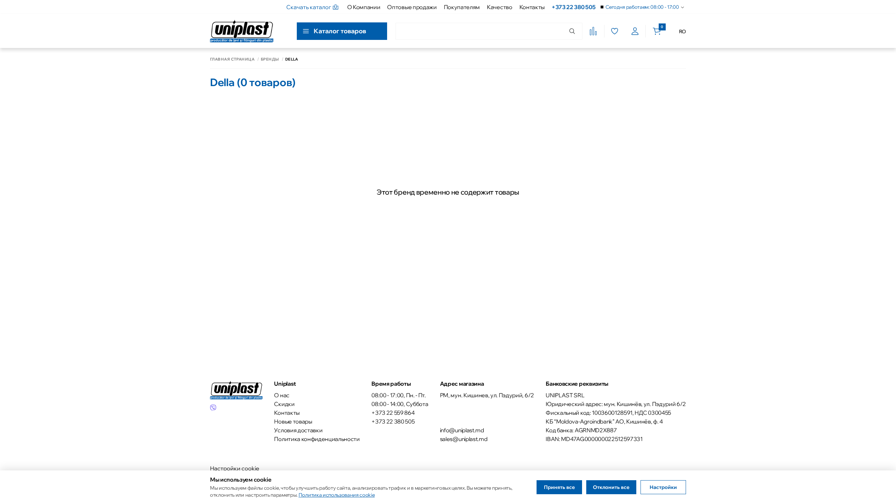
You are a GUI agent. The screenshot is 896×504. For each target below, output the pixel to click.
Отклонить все (611, 487)
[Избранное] (614, 31)
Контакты (532, 7)
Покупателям (462, 7)
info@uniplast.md (462, 430)
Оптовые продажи (411, 7)
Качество (499, 7)
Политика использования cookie (337, 495)
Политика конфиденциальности (316, 438)
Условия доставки (298, 430)
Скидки (284, 403)
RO (682, 31)
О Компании (363, 7)
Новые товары (293, 421)
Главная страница (232, 59)
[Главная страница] (241, 31)
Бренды (270, 59)
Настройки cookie (234, 468)
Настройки (663, 487)
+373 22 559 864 (392, 412)
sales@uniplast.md (464, 438)
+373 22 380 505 (573, 7)
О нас (281, 395)
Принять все (559, 487)
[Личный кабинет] (635, 31)
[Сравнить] (593, 31)
